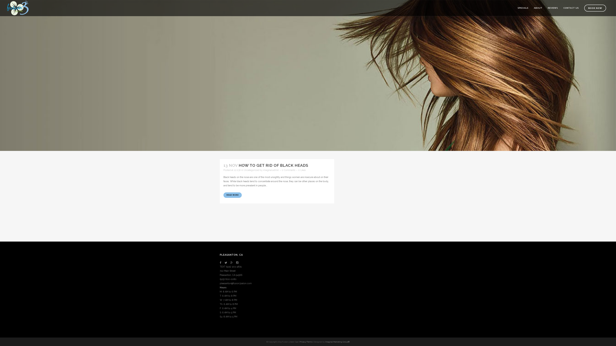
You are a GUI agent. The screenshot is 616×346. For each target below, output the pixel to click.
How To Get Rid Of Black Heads (273, 165)
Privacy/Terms (306, 342)
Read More (233, 195)
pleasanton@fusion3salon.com (236, 283)
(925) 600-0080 (228, 279)
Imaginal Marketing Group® (337, 342)
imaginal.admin (271, 170)
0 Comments (288, 170)
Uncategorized (251, 170)
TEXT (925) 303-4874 (231, 266)
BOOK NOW (595, 8)
